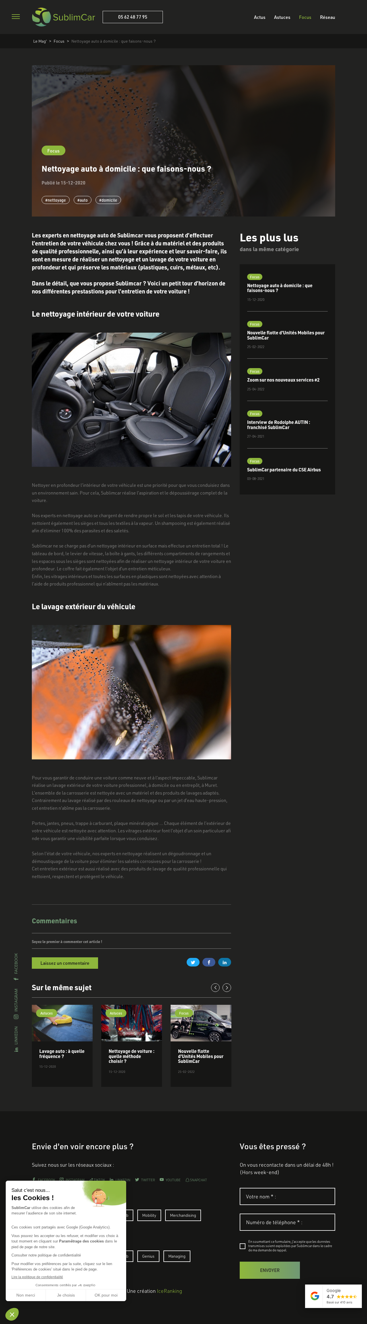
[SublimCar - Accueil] (63, 17)
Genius (148, 1256)
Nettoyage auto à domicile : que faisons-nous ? (113, 41)
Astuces (282, 17)
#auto (82, 200)
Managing (177, 1256)
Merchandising (183, 1215)
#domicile (108, 200)
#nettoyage (55, 200)
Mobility (149, 1215)
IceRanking (169, 1290)
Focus (305, 17)
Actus (260, 17)
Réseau (327, 17)
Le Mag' (40, 41)
